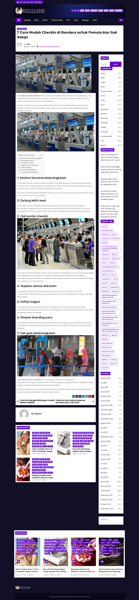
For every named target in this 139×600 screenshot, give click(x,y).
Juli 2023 (104, 464)
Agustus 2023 (105, 459)
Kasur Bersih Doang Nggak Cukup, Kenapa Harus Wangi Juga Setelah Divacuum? (111, 169)
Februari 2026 (106, 396)
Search (115, 64)
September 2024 (107, 437)
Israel (104, 283)
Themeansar (86, 597)
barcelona (106, 238)
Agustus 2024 (106, 441)
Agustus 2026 (105, 378)
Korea (104, 287)
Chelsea (105, 254)
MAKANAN (49, 441)
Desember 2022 (106, 495)
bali (114, 234)
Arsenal (105, 234)
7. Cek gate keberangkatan (29, 172)
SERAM (105, 359)
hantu (45, 438)
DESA (114, 254)
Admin (28, 44)
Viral (68, 20)
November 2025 (107, 410)
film (104, 263)
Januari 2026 (105, 401)
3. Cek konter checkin (26, 163)
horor (82, 10)
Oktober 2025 (106, 414)
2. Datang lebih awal (26, 161)
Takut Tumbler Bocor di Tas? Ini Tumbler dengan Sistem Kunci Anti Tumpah (110, 157)
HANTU (106, 10)
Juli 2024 (104, 446)
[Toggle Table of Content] (40, 155)
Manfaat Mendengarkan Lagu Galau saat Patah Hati (110, 330)
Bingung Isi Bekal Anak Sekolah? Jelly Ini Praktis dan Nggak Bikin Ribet (43, 477)
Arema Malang (107, 230)
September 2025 (107, 419)
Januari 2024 (105, 455)
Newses (77, 597)
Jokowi (112, 10)
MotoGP (105, 335)
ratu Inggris (106, 355)
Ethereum (116, 259)
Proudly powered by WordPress (59, 597)
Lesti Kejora (115, 287)
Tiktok (104, 364)
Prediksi (43, 443)
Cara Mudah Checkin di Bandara (29, 380)
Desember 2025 (107, 405)
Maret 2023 (105, 482)
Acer (104, 226)
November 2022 (106, 500)
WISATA (113, 364)
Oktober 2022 (106, 504)
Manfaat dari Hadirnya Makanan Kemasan (108, 312)
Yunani (105, 368)
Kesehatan (35, 441)
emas (40, 435)
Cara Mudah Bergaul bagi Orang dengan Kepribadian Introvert (110, 248)
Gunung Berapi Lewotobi (110, 267)
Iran (115, 279)
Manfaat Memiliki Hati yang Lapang (110, 324)
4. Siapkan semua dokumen (29, 165)
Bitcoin (101, 10)
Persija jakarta (107, 343)
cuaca (34, 435)
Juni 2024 (104, 450)
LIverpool (115, 291)
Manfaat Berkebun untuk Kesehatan (109, 302)
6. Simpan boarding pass (28, 170)
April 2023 (104, 477)
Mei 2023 (104, 473)
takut (113, 359)
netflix (114, 335)
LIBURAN (43, 441)
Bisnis (36, 20)
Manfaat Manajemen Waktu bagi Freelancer (110, 318)
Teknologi (27, 20)
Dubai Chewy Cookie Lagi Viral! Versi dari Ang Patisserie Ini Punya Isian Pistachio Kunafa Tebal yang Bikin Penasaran (110, 211)
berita (42, 432)
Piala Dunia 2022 (107, 351)
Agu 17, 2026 (36, 454)
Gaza (112, 263)
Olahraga (85, 20)
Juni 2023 (104, 468)
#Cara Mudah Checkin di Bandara (49, 46)
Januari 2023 (105, 491)
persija (87, 10)
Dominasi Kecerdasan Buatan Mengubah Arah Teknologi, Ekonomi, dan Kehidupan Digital (111, 572)
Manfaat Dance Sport (109, 307)
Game (95, 20)
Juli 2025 (104, 428)
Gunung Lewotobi (108, 271)
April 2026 (104, 387)
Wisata (45, 20)
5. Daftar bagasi (25, 167)
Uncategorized (22, 28)
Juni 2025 (104, 432)
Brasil (104, 243)
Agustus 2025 (105, 423)
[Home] (19, 20)
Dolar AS (105, 259)
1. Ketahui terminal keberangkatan (30, 158)
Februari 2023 (106, 486)
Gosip (76, 20)
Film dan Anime (57, 20)
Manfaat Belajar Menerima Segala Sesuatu (109, 296)
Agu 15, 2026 (105, 575)
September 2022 (107, 509)
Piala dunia (118, 10)
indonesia (94, 10)
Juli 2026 (104, 383)
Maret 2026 (105, 392)
